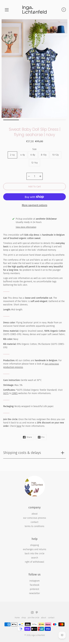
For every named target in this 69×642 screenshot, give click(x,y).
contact (34, 522)
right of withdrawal (34, 562)
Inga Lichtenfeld (38, 635)
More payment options (34, 205)
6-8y (32, 154)
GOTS (6, 393)
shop (24, 617)
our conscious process (34, 518)
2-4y (12, 154)
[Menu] (6, 9)
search (34, 557)
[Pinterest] (36, 612)
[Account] (57, 9)
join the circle (33, 617)
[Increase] (40, 176)
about (35, 513)
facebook (34, 585)
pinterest (34, 589)
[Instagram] (32, 612)
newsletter (34, 593)
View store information (26, 227)
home (17, 617)
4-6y (22, 154)
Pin (43, 437)
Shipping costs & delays (22, 453)
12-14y (34, 162)
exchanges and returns (34, 549)
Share (29, 437)
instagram (34, 580)
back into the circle (34, 553)
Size (34, 149)
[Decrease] (28, 176)
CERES (15, 393)
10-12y (55, 154)
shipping (34, 545)
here (19, 426)
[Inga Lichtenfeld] (34, 10)
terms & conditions (34, 526)
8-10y (44, 154)
